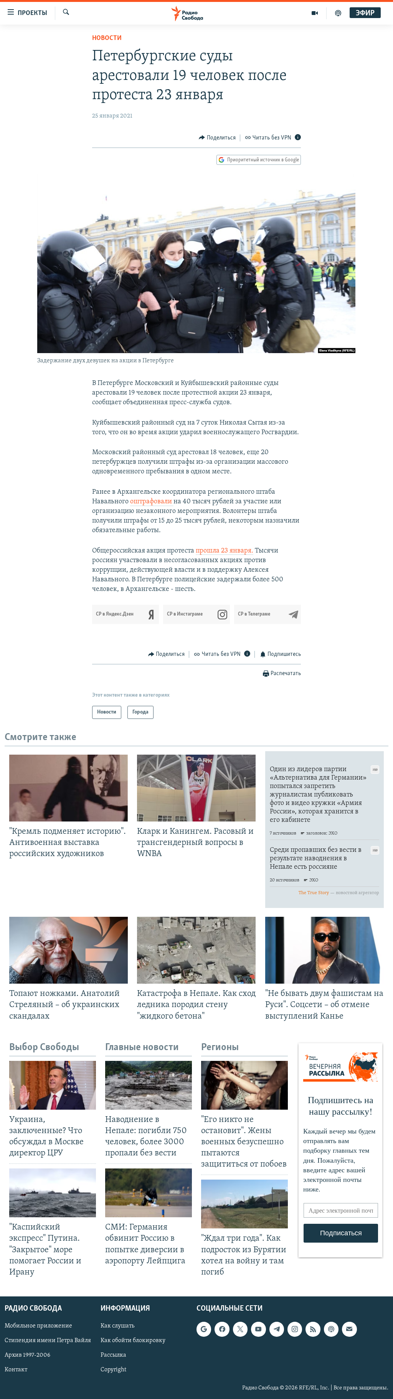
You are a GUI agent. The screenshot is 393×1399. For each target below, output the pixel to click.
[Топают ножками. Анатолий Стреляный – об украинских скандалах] (68, 950)
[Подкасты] (331, 1329)
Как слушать (117, 1326)
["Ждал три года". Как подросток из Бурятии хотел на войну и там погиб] (244, 1204)
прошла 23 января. (224, 551)
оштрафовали (151, 501)
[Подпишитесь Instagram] (294, 1329)
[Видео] (315, 13)
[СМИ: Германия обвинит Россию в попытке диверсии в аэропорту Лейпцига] (148, 1192)
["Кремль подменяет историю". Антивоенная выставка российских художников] (68, 788)
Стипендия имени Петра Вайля (48, 1341)
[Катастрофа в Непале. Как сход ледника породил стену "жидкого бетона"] (196, 950)
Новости (107, 38)
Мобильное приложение (38, 1326)
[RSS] (312, 1329)
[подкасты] (338, 13)
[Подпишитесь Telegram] (276, 1329)
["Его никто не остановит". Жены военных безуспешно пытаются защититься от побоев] (244, 1085)
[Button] (217, 138)
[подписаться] (349, 1329)
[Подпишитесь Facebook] (222, 1329)
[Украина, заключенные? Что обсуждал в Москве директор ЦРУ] (52, 1085)
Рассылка (113, 1355)
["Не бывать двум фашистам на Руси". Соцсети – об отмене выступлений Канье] (324, 950)
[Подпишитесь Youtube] (258, 1329)
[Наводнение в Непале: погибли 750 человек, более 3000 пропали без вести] (148, 1085)
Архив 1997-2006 (27, 1355)
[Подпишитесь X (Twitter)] (240, 1329)
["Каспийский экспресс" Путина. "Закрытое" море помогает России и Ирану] (52, 1192)
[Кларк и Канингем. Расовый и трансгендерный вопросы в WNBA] (196, 788)
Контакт (16, 1370)
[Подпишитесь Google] (203, 1329)
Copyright (113, 1370)
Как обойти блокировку (133, 1341)
